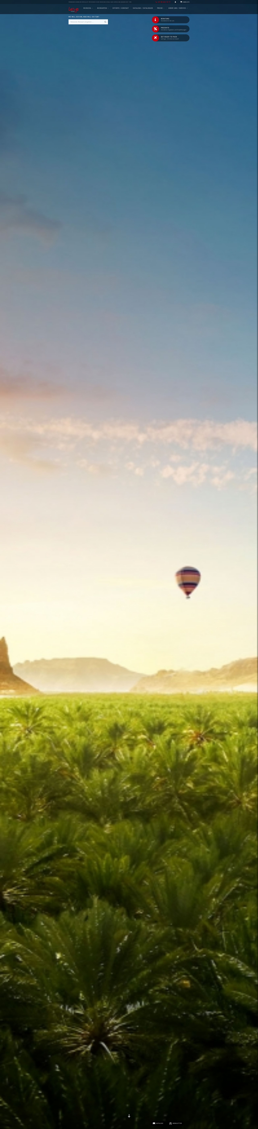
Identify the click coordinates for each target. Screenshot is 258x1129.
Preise (160, 8)
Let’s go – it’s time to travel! (170, 39)
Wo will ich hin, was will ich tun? (84, 17)
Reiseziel (87, 8)
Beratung (165, 19)
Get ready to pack (169, 37)
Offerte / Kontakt (121, 8)
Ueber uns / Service (177, 8)
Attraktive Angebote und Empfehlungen (173, 30)
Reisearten (102, 8)
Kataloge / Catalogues (143, 8)
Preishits (165, 28)
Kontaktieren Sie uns (167, 21)
